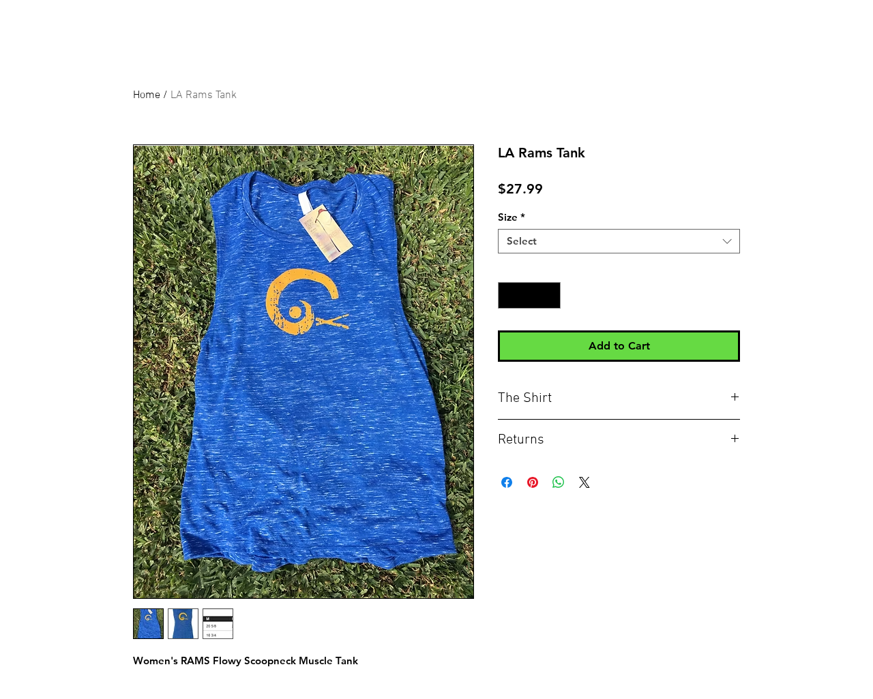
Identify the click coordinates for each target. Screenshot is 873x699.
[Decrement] (509, 295)
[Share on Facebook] (507, 482)
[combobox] (619, 241)
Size (511, 217)
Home (146, 95)
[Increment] (550, 295)
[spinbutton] (529, 295)
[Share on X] (584, 482)
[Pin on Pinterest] (532, 482)
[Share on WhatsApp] (558, 482)
